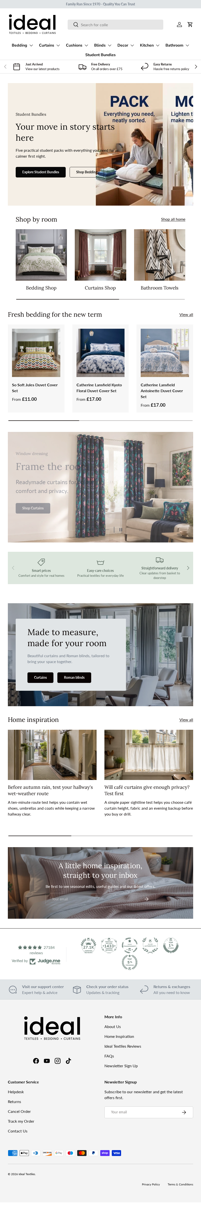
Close (101, 649)
